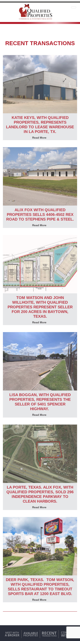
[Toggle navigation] (73, 7)
